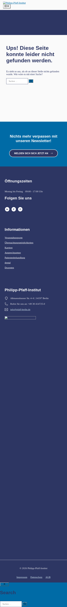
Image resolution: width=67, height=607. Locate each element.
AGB (47, 577)
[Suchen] (31, 81)
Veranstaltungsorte (14, 237)
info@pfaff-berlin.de (20, 309)
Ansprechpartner (13, 252)
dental (8, 262)
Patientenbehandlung (15, 257)
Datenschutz (36, 577)
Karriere (9, 247)
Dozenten (9, 267)
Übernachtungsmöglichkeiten (19, 242)
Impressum (22, 577)
